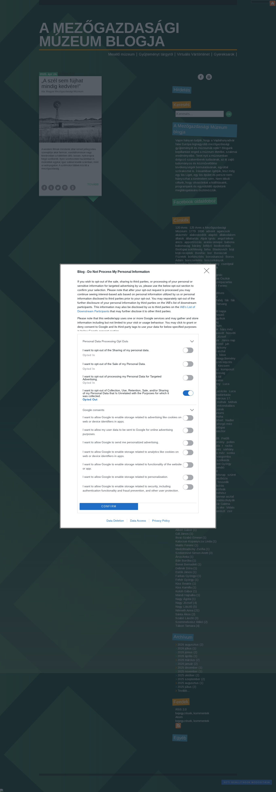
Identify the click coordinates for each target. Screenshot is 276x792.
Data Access (138, 520)
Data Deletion (115, 520)
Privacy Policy (161, 520)
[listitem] (138, 341)
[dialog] (138, 396)
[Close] (208, 272)
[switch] (188, 350)
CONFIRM (108, 506)
